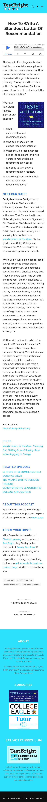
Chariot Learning (12, 539)
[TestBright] (16, 6)
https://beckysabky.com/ (16, 428)
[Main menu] (42, 6)
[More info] (37, 6)
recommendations (12, 584)
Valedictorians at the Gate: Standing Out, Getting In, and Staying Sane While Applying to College (23, 450)
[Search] (32, 6)
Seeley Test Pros (26, 547)
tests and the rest (31, 584)
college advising (24, 580)
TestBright (8, 543)
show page (37, 517)
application (9, 580)
